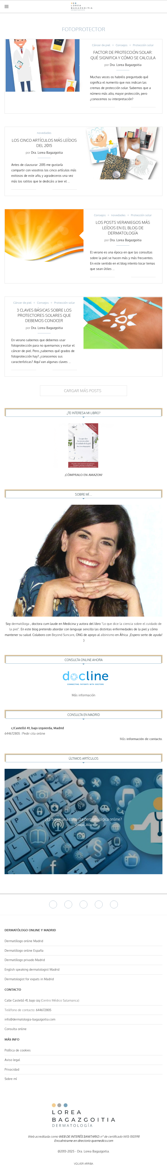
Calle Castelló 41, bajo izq (22, 1000)
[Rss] (114, 904)
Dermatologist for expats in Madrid (29, 979)
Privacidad (12, 1069)
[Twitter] (68, 904)
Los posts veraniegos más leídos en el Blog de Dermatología (123, 227)
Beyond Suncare (63, 635)
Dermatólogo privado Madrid (25, 960)
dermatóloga (20, 624)
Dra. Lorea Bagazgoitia (126, 65)
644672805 (12, 733)
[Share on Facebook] (121, 107)
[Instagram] (83, 904)
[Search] (160, 6)
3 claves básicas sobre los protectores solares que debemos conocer (44, 315)
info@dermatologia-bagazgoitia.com (30, 1019)
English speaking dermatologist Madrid (32, 969)
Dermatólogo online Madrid (24, 941)
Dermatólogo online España (24, 950)
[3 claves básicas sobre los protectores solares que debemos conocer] (123, 323)
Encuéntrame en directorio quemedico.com (83, 1140)
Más (141, 739)
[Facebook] (53, 904)
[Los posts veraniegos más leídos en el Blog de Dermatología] (44, 235)
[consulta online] (83, 679)
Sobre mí (11, 1079)
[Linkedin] (99, 904)
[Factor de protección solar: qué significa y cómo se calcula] (44, 65)
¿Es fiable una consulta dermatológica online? (83, 819)
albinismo (107, 635)
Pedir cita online (34, 733)
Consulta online (16, 1029)
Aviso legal (12, 1060)
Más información (83, 695)
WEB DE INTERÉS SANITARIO (79, 1136)
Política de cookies (18, 1050)
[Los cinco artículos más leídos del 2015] (123, 153)
